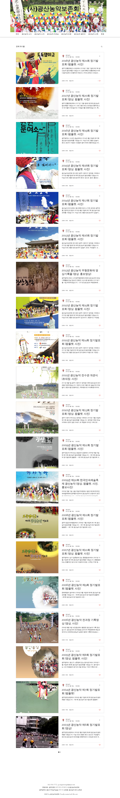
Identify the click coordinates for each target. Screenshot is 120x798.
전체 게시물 (20, 46)
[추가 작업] (100, 56)
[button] (102, 47)
